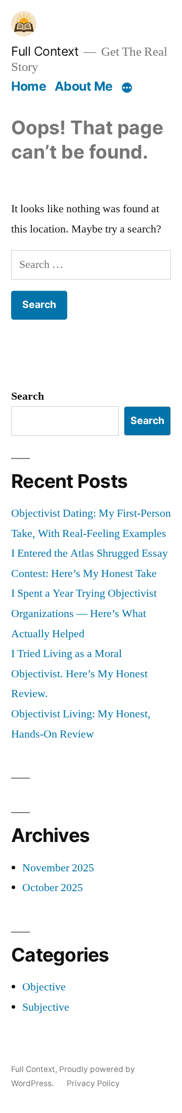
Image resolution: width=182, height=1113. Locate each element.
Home (28, 86)
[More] (127, 88)
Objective (44, 987)
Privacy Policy (93, 1083)
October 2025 (52, 887)
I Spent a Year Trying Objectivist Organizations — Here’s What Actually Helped (84, 613)
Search (27, 396)
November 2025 (58, 868)
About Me (84, 86)
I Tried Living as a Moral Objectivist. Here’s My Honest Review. (79, 673)
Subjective (45, 1007)
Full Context (44, 51)
